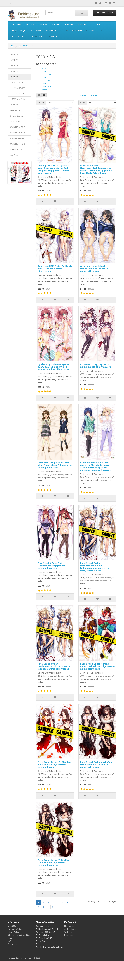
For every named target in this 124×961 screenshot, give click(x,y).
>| (53, 907)
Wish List (68, 932)
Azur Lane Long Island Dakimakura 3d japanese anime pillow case (94, 268)
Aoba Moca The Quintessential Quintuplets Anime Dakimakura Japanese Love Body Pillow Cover (96, 169)
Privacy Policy (13, 932)
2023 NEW (16, 24)
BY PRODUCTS (38, 36)
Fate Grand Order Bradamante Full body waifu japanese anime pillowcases (54, 666)
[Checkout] (114, 3)
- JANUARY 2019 (17, 93)
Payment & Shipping (16, 929)
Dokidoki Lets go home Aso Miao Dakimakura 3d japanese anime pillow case (55, 465)
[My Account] (101, 3)
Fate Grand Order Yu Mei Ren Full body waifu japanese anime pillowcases (54, 764)
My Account (69, 926)
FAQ (9, 941)
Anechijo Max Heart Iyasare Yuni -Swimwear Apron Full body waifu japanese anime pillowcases (53, 169)
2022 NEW (29, 24)
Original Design (18, 30)
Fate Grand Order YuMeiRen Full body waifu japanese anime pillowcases (53, 863)
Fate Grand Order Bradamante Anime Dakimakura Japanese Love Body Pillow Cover (95, 566)
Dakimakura (96, 24)
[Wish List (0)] (106, 3)
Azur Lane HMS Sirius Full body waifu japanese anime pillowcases (55, 268)
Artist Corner (35, 30)
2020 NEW (56, 24)
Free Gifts (53, 36)
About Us (12, 926)
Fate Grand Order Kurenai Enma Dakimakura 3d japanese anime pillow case (97, 666)
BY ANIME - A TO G (53, 30)
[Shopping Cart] (110, 3)
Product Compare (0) (89, 95)
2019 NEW (69, 24)
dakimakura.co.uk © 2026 (29, 958)
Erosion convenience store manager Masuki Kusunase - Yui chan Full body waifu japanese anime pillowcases (96, 466)
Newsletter (68, 935)
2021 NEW (43, 24)
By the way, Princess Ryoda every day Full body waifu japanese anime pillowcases (53, 367)
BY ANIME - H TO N (74, 30)
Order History (70, 929)
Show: (82, 102)
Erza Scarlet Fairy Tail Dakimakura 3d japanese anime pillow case (51, 565)
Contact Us (12, 944)
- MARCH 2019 (16, 82)
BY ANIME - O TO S (94, 30)
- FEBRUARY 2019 (17, 88)
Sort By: (41, 102)
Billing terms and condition (19, 935)
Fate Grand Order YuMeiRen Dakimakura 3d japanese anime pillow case (96, 764)
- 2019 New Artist (17, 99)
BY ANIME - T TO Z (20, 36)
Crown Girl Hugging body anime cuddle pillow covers (95, 365)
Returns (11, 938)
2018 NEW (82, 24)
